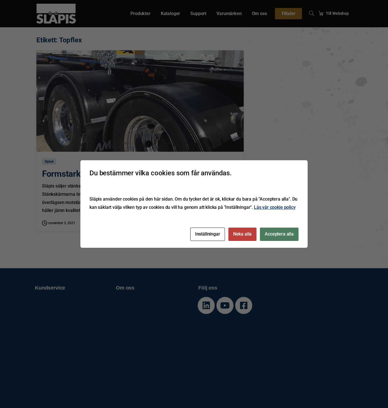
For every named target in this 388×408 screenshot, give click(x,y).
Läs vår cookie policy (275, 207)
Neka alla (242, 234)
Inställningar (207, 234)
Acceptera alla (279, 234)
